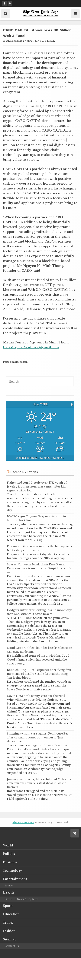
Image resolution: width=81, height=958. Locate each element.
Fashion (9, 931)
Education (11, 914)
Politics (9, 854)
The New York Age (23, 822)
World (8, 845)
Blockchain (21, 361)
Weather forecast (40, 457)
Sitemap (9, 939)
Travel (8, 922)
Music (9, 885)
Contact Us (12, 946)
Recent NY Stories (24, 472)
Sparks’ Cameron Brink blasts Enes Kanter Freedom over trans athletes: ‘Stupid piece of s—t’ (39, 568)
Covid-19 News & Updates (21, 899)
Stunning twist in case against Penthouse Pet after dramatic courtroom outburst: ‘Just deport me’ (37, 737)
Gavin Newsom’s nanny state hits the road (36, 696)
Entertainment (15, 879)
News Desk (46, 40)
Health (8, 892)
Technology (12, 870)
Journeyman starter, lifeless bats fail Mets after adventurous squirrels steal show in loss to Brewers (39, 783)
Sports (8, 906)
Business (10, 862)
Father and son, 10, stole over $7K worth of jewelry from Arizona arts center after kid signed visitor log (37, 486)
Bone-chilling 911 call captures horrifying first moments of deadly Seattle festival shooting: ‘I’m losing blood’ (39, 673)
